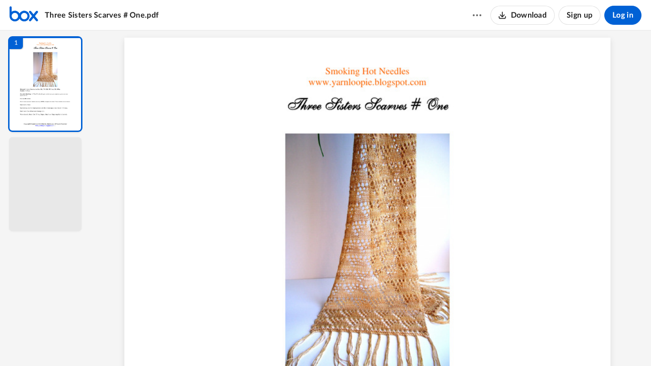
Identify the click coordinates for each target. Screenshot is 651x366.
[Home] (24, 15)
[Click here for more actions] (477, 15)
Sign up (579, 15)
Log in (622, 15)
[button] (45, 84)
